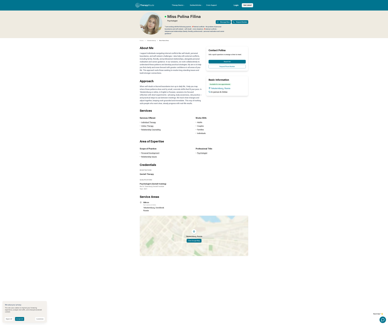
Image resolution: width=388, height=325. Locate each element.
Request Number (241, 22)
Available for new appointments (220, 84)
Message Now (225, 22)
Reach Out (227, 61)
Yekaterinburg (217, 88)
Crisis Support (211, 5)
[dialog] (24, 312)
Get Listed (247, 5)
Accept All (19, 319)
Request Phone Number (227, 66)
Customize (39, 319)
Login (236, 5)
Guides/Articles (195, 5)
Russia (141, 40)
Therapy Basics (177, 5)
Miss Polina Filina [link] (164, 40)
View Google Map (194, 241)
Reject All (9, 319)
